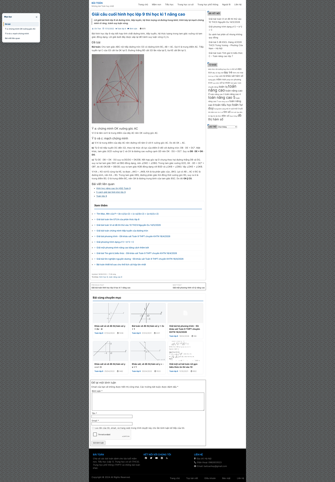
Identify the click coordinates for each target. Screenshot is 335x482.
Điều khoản (210, 478)
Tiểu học (169, 4)
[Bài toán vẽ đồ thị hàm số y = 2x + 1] (148, 313)
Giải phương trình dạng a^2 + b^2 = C (115, 242)
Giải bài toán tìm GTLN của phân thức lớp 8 (118, 219)
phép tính (230, 80)
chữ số (234, 69)
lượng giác (212, 80)
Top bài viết (192, 478)
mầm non (221, 79)
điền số (225, 115)
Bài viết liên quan (12, 38)
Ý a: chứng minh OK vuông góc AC (20, 29)
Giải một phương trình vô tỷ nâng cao (189, 287)
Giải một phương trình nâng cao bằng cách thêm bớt (123, 247)
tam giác (234, 83)
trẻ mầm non (212, 112)
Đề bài (7, 24)
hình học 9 (103, 277)
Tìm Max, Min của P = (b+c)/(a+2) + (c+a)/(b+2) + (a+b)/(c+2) (128, 213)
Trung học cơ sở (185, 4)
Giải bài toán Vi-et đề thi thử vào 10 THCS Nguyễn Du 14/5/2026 (129, 225)
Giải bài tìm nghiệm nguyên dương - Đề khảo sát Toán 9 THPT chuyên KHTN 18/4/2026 (140, 259)
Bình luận (133, 29)
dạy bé (220, 73)
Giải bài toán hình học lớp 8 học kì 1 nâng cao (110, 287)
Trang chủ (143, 4)
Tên (94, 413)
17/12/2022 (109, 29)
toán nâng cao (222, 88)
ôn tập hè (211, 116)
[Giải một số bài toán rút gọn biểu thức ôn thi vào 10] (185, 351)
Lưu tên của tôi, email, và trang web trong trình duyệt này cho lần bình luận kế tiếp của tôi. (140, 428)
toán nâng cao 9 (115, 277)
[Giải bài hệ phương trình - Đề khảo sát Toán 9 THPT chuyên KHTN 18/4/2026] (185, 313)
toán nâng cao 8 (223, 101)
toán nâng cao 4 (233, 94)
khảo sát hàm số (234, 75)
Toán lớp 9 (121, 29)
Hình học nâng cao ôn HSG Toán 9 (113, 188)
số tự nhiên (225, 83)
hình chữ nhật (238, 73)
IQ (224, 76)
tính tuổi (233, 112)
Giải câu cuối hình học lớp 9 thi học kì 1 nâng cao (138, 14)
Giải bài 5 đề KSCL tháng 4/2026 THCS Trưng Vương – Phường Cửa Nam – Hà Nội (226, 45)
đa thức (218, 116)
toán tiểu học (223, 104)
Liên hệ (237, 4)
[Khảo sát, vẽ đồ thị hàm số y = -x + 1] (148, 351)
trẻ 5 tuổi (238, 109)
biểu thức (211, 69)
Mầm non (156, 4)
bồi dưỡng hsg (221, 69)
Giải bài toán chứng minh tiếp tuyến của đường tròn (122, 230)
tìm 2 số (220, 112)
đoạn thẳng (233, 116)
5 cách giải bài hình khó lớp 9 (111, 192)
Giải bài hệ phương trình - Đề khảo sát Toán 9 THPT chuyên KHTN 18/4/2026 (184, 329)
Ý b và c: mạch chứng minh (17, 33)
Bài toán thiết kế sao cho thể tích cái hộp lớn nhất (121, 264)
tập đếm (239, 112)
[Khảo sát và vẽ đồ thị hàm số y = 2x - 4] (110, 313)
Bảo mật (226, 478)
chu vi (228, 69)
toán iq (223, 86)
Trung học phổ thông (207, 4)
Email (95, 420)
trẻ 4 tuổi (230, 109)
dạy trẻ (228, 72)
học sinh (219, 76)
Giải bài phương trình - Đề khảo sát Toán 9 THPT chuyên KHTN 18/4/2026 (133, 236)
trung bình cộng (220, 109)
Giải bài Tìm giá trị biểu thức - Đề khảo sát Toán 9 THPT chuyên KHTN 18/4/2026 (137, 253)
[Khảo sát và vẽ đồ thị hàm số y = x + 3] (110, 351)
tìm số (227, 111)
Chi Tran (97, 29)
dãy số (214, 73)
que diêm (216, 83)
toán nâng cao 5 (221, 97)
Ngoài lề (226, 4)
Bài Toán (97, 3)
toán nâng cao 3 (217, 94)
